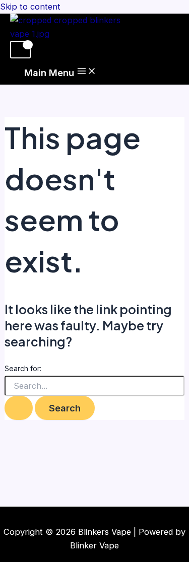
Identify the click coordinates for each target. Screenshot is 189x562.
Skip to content (30, 7)
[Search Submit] (19, 408)
